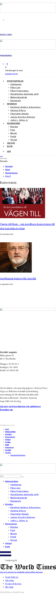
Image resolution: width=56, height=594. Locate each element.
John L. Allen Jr (19, 120)
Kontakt (8, 450)
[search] (22, 476)
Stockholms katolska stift (24, 94)
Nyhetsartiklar (15, 81)
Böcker (14, 127)
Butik (10, 146)
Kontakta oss (6, 409)
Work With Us (11, 577)
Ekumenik (15, 100)
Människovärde (18, 97)
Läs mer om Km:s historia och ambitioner (20, 406)
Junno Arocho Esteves (22, 117)
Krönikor (12, 104)
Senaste (9, 166)
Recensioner (13, 123)
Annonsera (9, 447)
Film (12, 130)
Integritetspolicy (17, 455)
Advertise (9, 580)
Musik (13, 133)
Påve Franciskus (19, 91)
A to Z (8, 176)
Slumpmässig (11, 173)
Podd (13, 136)
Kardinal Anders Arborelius (25, 107)
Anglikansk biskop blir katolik (18, 278)
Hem (7, 429)
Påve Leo (15, 87)
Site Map (9, 587)
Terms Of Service (13, 583)
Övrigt (13, 140)
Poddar (8, 442)
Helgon (11, 143)
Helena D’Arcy (18, 110)
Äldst (7, 170)
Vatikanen (16, 84)
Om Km (8, 453)
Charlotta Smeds (19, 114)
